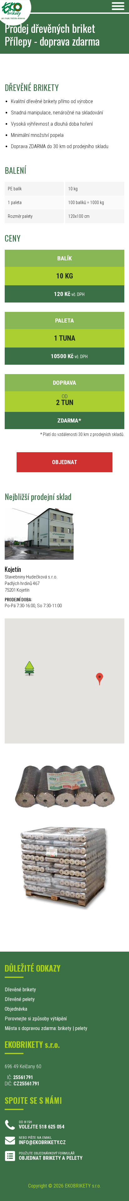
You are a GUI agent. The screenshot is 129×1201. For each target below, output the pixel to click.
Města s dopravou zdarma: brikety (38, 1028)
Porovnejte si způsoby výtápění (36, 1019)
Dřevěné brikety (20, 990)
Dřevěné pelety (20, 999)
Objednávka (16, 1009)
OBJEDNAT (64, 462)
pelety (81, 1028)
